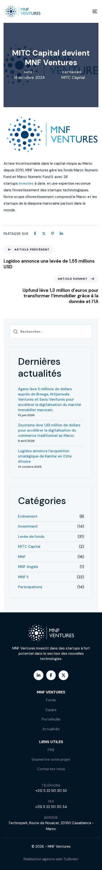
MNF (22, 556)
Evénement (27, 516)
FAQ (51, 749)
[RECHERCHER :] (51, 331)
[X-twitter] (63, 675)
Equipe (51, 709)
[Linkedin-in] (38, 675)
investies (26, 183)
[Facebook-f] (51, 675)
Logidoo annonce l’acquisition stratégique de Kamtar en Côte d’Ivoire (45, 456)
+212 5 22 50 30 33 (51, 790)
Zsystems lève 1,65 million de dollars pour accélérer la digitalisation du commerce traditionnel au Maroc (49, 430)
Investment (28, 526)
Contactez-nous (51, 769)
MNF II (23, 577)
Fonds (51, 700)
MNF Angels (28, 566)
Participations (30, 587)
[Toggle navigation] (81, 11)
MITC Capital (73, 77)
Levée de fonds (31, 536)
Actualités (51, 729)
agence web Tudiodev (60, 859)
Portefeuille (51, 719)
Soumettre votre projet (51, 759)
